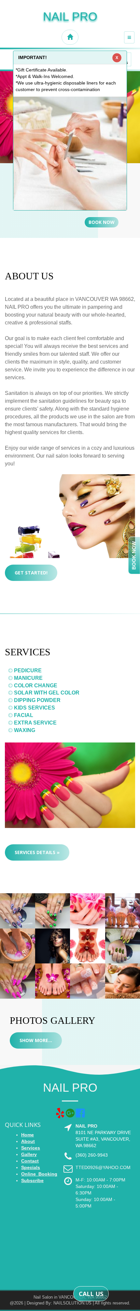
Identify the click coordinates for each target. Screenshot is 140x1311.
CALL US (91, 1294)
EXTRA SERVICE (35, 723)
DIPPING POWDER (37, 700)
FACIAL (23, 715)
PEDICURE (27, 670)
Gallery (29, 1154)
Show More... (36, 1040)
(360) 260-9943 (92, 1155)
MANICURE (28, 678)
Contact (30, 1160)
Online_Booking (39, 1174)
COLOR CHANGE (35, 685)
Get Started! (31, 573)
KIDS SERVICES (34, 707)
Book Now (102, 222)
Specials (30, 1167)
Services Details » (37, 852)
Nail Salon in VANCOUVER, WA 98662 (70, 1297)
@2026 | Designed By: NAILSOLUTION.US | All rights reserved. (70, 1303)
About (28, 1141)
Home (27, 1134)
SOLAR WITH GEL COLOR (46, 692)
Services (30, 1147)
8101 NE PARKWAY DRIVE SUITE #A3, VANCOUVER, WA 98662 (103, 1139)
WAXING (24, 730)
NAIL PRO (70, 16)
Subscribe (32, 1180)
